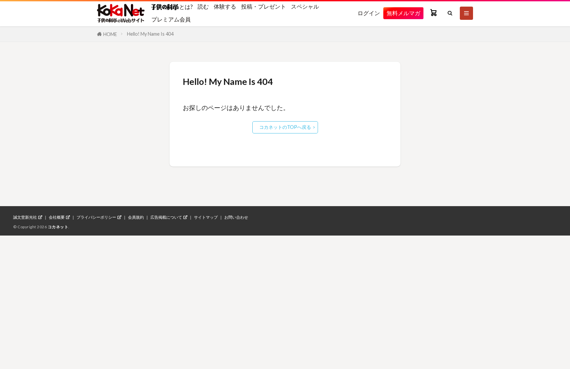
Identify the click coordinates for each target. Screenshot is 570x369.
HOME (110, 34)
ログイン (369, 13)
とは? (185, 6)
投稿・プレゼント (263, 6)
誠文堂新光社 (25, 217)
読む (203, 6)
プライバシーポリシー (96, 217)
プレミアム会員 (171, 19)
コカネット (58, 226)
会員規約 (136, 217)
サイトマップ (206, 217)
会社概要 (57, 217)
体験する (225, 6)
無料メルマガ (403, 13)
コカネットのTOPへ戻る (285, 127)
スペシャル (305, 6)
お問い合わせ (236, 217)
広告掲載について (166, 217)
